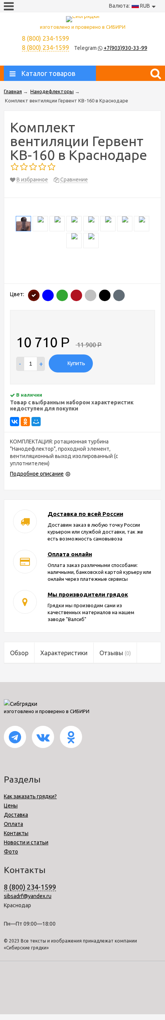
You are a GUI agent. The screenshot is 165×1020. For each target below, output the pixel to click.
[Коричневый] (34, 295)
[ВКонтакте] (14, 421)
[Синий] (48, 295)
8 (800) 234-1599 (45, 47)
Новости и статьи (26, 842)
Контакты (16, 833)
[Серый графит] (119, 295)
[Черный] (105, 295)
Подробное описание (37, 474)
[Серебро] (90, 295)
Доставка (16, 815)
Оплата (13, 824)
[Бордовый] (76, 295)
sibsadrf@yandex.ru (27, 896)
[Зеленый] (62, 295)
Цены (11, 805)
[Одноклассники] (25, 421)
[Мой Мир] (36, 421)
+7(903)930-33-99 (125, 48)
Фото (11, 852)
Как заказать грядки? (30, 796)
